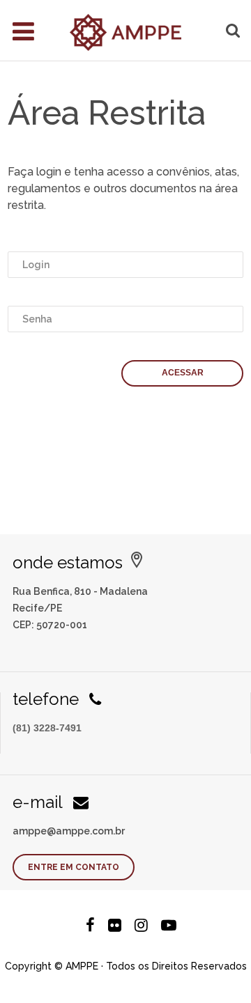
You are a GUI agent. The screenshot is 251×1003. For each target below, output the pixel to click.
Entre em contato (73, 867)
